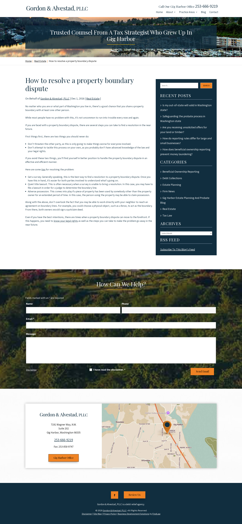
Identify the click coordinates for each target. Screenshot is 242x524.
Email (30, 318)
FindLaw (156, 513)
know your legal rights (66, 220)
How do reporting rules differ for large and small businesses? (186, 141)
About (169, 12)
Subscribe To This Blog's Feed (177, 249)
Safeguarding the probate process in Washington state (182, 118)
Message (31, 333)
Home (159, 12)
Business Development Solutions (133, 513)
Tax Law (167, 215)
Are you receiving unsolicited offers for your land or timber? (183, 129)
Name (29, 303)
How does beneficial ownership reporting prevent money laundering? (185, 152)
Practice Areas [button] (187, 12)
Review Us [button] (134, 494)
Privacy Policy (109, 513)
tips (43, 169)
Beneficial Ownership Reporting (180, 171)
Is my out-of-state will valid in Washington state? (186, 107)
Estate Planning (171, 185)
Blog (203, 12)
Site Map (98, 513)
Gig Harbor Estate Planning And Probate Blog (184, 200)
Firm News (168, 191)
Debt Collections (172, 178)
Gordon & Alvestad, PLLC (54, 98)
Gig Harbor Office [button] (63, 457)
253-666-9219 (206, 6)
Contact (213, 12)
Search (206, 85)
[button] (239, 504)
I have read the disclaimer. (109, 369)
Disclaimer (31, 369)
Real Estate (93, 98)
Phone (125, 303)
